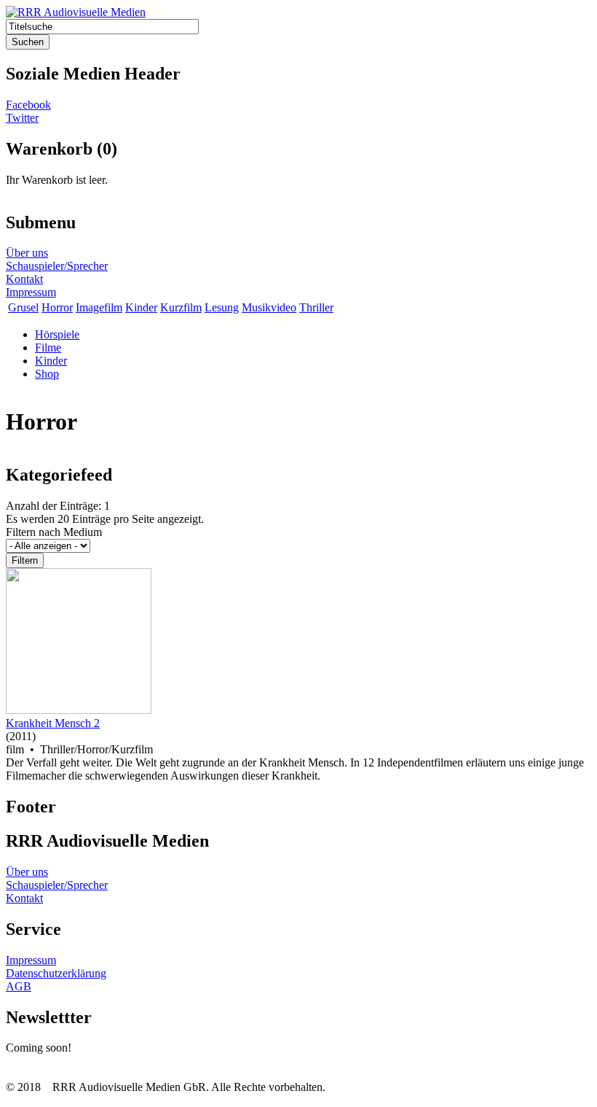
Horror (57, 307)
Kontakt (24, 279)
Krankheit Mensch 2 (53, 723)
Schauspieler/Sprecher (57, 266)
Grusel (23, 307)
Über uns (27, 252)
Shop (47, 374)
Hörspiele (57, 334)
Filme (48, 347)
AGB (18, 986)
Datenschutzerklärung (56, 973)
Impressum (31, 292)
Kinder (141, 307)
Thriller (316, 307)
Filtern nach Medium (54, 532)
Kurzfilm (181, 307)
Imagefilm (99, 307)
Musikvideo (269, 307)
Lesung (222, 307)
